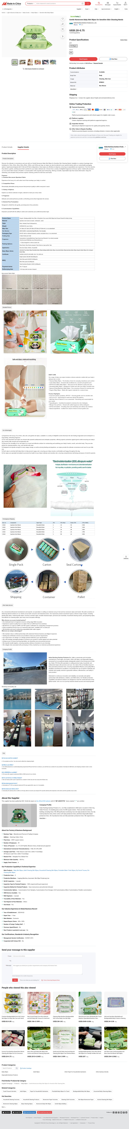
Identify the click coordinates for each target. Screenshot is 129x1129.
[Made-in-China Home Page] (11, 3)
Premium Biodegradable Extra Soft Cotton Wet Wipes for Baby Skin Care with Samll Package (13, 1018)
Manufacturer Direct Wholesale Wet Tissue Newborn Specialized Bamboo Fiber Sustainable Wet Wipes (90, 1018)
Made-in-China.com (57, 1119)
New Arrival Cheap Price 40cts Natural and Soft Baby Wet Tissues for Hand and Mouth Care (38, 1018)
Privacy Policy (91, 1123)
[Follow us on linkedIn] (126, 1112)
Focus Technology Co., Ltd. (52, 1123)
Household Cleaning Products (31, 1099)
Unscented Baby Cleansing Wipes (103, 1091)
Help (96, 9)
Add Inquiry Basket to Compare (34, 69)
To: (10, 961)
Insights (101, 1117)
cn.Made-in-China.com (81, 1119)
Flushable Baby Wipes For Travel (60, 1091)
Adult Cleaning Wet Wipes (31, 870)
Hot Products (29, 1117)
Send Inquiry (83, 59)
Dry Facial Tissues (81, 870)
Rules (126, 9)
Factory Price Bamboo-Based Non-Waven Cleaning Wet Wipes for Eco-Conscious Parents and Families (13, 1053)
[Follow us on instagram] (119, 1112)
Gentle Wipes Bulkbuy (60, 1104)
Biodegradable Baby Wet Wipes (81, 1091)
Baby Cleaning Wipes (27, 1104)
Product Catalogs (26, 1068)
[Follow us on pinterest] (124, 1112)
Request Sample (98, 63)
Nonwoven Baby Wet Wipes (43, 1104)
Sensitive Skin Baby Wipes (47, 12)
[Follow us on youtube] (121, 1112)
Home (3, 12)
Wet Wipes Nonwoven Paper (86, 1099)
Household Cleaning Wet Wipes (48, 870)
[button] (82, 3)
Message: (8, 965)
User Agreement (74, 1123)
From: (9, 956)
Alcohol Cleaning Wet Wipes (104, 1099)
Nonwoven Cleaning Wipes (10, 1104)
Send (15, 980)
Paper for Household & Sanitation (39, 1091)
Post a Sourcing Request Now (50, 980)
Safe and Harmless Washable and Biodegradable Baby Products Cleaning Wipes (114, 1018)
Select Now (123, 40)
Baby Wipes (34, 12)
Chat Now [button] (114, 59)
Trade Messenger (29, 1112)
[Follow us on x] (116, 1112)
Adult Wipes (36, 1072)
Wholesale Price (75, 1117)
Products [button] (30, 3)
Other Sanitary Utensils (102, 1072)
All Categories (8, 9)
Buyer (87, 9)
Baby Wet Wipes (18, 870)
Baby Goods (26, 12)
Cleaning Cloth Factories (68, 1099)
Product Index (94, 1117)
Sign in (125, 4)
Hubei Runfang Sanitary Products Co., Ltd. (85, 22)
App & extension (105, 9)
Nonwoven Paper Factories (50, 1099)
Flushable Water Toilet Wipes (66, 870)
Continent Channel (84, 1117)
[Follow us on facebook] (114, 1112)
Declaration (83, 1123)
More (3, 1107)
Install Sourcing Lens (45, 1112)
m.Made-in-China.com (68, 1119)
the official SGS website (43, 801)
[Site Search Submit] (88, 3)
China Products (37, 1117)
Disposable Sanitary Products (10, 1075)
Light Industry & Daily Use (14, 12)
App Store (6, 1112)
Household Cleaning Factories (11, 1099)
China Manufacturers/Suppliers (50, 1117)
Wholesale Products (64, 1117)
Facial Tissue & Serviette (9, 1091)
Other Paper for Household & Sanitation (75, 1072)
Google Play (17, 1112)
